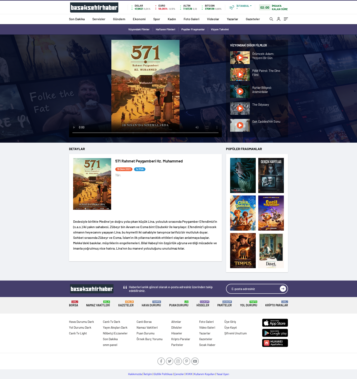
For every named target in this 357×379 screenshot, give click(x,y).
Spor (156, 19)
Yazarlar (232, 19)
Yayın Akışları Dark (115, 327)
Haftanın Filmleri (165, 29)
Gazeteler (253, 19)
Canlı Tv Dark (111, 321)
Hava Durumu (151, 304)
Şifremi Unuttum (235, 333)
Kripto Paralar (276, 304)
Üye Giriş (230, 321)
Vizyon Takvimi (220, 29)
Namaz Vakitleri (98, 304)
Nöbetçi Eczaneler (115, 333)
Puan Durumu (178, 304)
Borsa (73, 304)
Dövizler (176, 327)
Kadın (172, 19)
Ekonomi (139, 19)
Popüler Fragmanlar (193, 29)
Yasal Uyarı (223, 374)
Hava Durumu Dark (81, 321)
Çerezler (179, 374)
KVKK (189, 374)
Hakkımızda (135, 374)
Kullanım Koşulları (204, 374)
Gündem (119, 19)
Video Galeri (207, 327)
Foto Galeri (191, 19)
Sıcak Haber (207, 345)
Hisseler (202, 304)
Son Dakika (77, 19)
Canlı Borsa (144, 321)
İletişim (148, 374)
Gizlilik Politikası (163, 374)
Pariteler (224, 304)
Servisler (98, 19)
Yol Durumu (248, 304)
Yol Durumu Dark (80, 327)
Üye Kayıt (230, 327)
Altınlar (176, 321)
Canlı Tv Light (78, 333)
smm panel (110, 345)
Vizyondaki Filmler (139, 29)
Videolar (213, 19)
